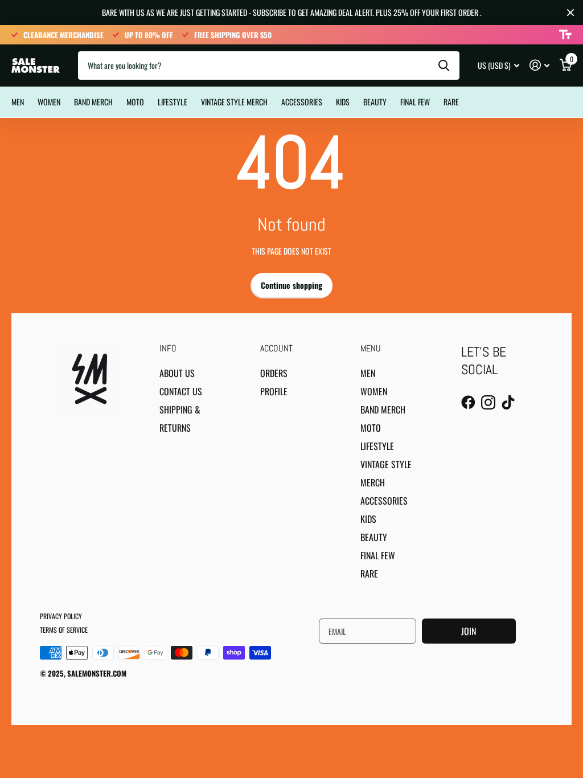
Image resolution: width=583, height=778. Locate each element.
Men (367, 373)
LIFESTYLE (172, 102)
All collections (17, 89)
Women (49, 102)
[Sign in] (539, 65)
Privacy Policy (61, 616)
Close (570, 12)
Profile (274, 391)
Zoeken (443, 65)
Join (468, 631)
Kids (368, 519)
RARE (451, 102)
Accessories (301, 102)
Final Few (415, 102)
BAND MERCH (93, 102)
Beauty (375, 102)
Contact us (180, 391)
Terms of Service (64, 629)
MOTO (135, 102)
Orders (274, 373)
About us (177, 373)
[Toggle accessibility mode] (565, 34)
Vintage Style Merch (234, 102)
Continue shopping (291, 285)
